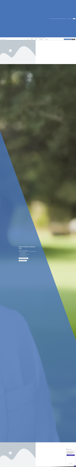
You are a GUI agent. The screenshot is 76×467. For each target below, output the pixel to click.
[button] (28, 39)
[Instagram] (74, 18)
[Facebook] (73, 18)
